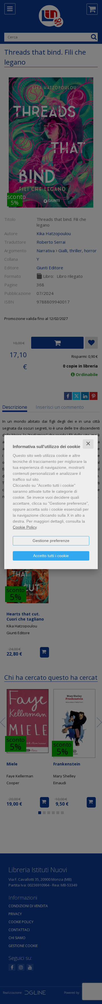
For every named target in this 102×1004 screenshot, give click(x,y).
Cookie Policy (25, 527)
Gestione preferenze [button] (51, 540)
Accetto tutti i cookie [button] (51, 555)
